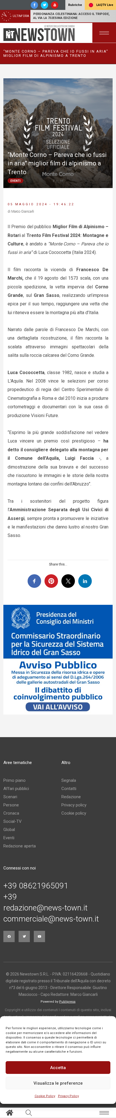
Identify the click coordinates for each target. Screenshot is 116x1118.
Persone (11, 805)
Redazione (71, 796)
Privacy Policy (68, 1096)
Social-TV (12, 821)
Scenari (10, 796)
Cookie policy (73, 813)
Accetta (58, 1067)
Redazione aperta (19, 846)
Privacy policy (73, 805)
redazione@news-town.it (45, 908)
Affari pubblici (16, 788)
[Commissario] (58, 660)
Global (9, 829)
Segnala (68, 780)
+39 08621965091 (35, 885)
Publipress (67, 1001)
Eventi (8, 837)
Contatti (68, 788)
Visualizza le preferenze (58, 1083)
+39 (10, 896)
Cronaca (11, 813)
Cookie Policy (45, 1096)
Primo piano (14, 780)
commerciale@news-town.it (51, 919)
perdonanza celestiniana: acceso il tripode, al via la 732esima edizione (71, 16)
